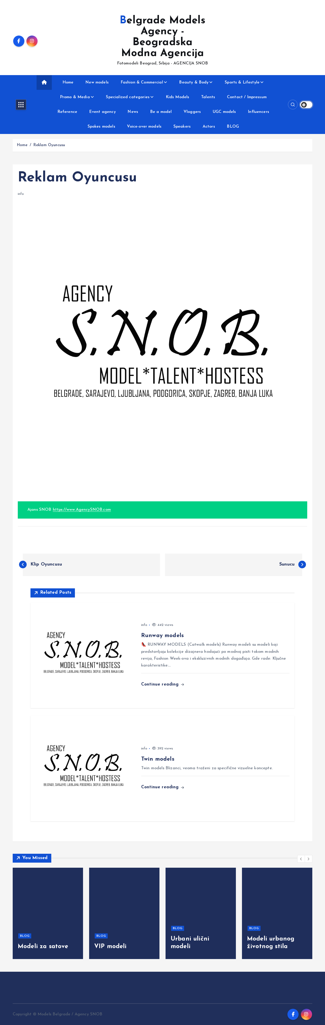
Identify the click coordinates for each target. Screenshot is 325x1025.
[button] (301, 859)
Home (68, 82)
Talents (208, 97)
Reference (67, 112)
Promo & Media (75, 97)
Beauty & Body (193, 82)
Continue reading (160, 684)
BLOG (233, 127)
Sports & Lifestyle (242, 82)
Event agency (102, 112)
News (132, 112)
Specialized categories (128, 97)
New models (97, 82)
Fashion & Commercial (142, 82)
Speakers (182, 127)
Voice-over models (144, 127)
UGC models (224, 112)
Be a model (161, 112)
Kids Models (177, 97)
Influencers (258, 112)
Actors (209, 127)
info (21, 194)
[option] (48, 913)
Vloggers (192, 112)
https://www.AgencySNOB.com (82, 510)
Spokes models (101, 127)
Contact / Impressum (247, 97)
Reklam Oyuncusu (49, 145)
